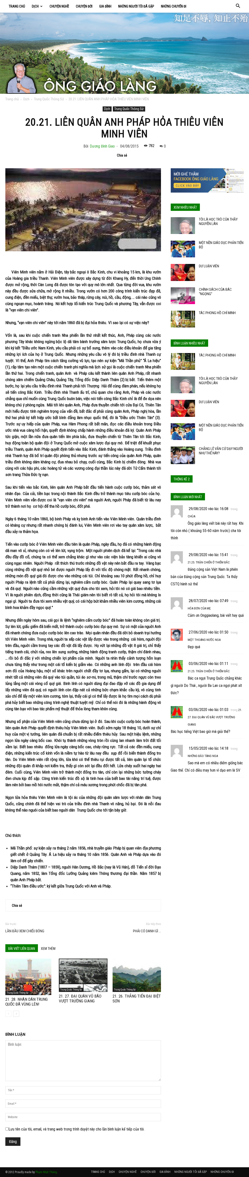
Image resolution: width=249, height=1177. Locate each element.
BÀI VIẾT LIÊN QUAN (21, 949)
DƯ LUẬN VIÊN (209, 266)
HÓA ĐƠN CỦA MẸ (199, 608)
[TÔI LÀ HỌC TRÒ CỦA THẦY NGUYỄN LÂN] (183, 225)
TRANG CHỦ (17, 6)
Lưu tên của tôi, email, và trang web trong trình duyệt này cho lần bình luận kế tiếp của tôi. (76, 1129)
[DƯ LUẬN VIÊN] (183, 272)
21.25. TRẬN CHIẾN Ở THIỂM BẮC (209, 562)
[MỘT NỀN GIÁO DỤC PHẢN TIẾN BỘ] (183, 249)
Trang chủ (12, 99)
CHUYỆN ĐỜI (84, 6)
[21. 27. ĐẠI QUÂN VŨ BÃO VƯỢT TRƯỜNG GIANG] (83, 975)
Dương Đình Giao (102, 146)
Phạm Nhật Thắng (46, 1172)
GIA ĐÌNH (105, 6)
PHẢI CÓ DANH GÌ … (147, 931)
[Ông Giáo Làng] (124, 53)
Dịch (26, 99)
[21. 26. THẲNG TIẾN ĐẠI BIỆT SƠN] (137, 975)
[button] (238, 6)
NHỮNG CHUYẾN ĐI (173, 6)
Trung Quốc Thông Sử (49, 99)
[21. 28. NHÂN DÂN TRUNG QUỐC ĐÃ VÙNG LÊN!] (29, 977)
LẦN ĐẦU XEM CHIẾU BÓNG (24, 931)
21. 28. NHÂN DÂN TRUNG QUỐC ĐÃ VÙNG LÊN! (26, 1002)
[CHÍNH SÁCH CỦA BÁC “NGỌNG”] (183, 295)
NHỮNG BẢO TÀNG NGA (203, 756)
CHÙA (191, 516)
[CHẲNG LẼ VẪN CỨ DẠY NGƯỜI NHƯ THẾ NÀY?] (183, 455)
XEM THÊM (48, 949)
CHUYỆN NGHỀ (59, 6)
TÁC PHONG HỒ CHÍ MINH (217, 313)
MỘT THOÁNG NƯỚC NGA (204, 640)
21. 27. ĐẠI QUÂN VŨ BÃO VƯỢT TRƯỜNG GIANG (80, 998)
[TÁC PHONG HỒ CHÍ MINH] (183, 319)
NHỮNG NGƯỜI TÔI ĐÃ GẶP (136, 6)
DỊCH (35, 6)
